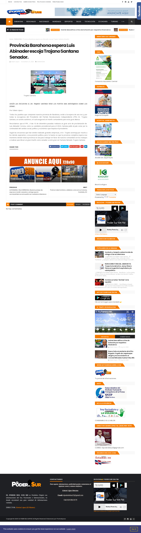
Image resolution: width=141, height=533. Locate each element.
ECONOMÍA (103, 21)
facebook (86, 204)
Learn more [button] (71, 529)
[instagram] (125, 2)
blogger (70, 204)
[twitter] (131, 2)
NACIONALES (44, 21)
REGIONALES (31, 21)
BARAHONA (18, 21)
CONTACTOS (18, 2)
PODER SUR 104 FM (17, 179)
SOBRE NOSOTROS (29, 2)
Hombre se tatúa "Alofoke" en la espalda (117, 281)
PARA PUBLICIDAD (58, 2)
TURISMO (114, 21)
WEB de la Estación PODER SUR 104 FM (106, 511)
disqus (78, 204)
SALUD (78, 21)
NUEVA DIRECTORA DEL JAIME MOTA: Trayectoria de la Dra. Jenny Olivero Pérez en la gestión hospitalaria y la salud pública (118, 267)
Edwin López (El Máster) (25, 507)
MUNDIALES (57, 21)
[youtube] (128, 2)
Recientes (105, 337)
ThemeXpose (61, 519)
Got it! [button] (134, 529)
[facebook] (122, 2)
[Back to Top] (134, 519)
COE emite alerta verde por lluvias (72, 178)
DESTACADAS (44, 30)
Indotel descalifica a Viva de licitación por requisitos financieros (74, 30)
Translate (112, 197)
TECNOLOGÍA (90, 21)
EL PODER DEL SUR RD (43, 179)
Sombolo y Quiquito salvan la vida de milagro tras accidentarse (119, 253)
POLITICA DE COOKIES (44, 2)
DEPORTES (69, 21)
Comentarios (125, 337)
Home (11, 39)
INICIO (10, 2)
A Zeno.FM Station (101, 234)
